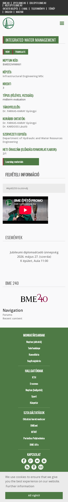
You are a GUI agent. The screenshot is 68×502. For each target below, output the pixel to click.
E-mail (25, 8)
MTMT (34, 432)
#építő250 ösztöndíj (17, 188)
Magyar (19, 12)
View (7, 51)
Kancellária (34, 354)
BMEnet (34, 425)
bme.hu (6, 3)
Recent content (12, 318)
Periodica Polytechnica (34, 438)
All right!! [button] (34, 495)
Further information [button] (20, 486)
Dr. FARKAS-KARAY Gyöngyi (19, 111)
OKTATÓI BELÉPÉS (10, 8)
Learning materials (14, 162)
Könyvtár (34, 403)
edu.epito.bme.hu (38, 3)
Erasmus (34, 383)
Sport (34, 396)
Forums (7, 314)
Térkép (51, 8)
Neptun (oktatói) (34, 342)
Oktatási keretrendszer (34, 419)
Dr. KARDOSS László (15, 126)
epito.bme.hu (19, 3)
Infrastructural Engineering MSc (23, 76)
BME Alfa (34, 444)
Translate (20, 51)
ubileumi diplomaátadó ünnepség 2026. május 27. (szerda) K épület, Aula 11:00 (34, 256)
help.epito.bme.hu (13, 5)
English (8, 12)
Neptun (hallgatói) (34, 390)
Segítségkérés (34, 361)
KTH (34, 377)
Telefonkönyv (38, 8)
